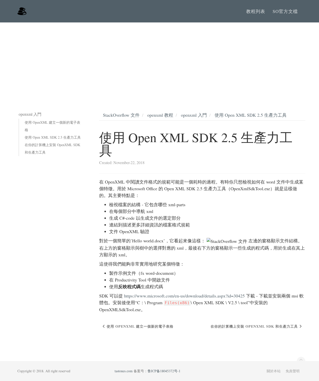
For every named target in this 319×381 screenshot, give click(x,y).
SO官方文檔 (285, 11)
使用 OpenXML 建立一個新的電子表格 (52, 126)
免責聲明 (293, 371)
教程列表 (255, 11)
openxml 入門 (194, 115)
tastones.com (124, 371)
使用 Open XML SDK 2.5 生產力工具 (53, 137)
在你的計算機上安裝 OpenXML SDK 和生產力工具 (52, 148)
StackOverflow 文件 (121, 115)
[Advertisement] (159, 60)
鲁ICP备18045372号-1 (164, 371)
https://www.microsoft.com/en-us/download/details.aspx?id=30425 (184, 296)
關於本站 (274, 371)
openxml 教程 (160, 115)
